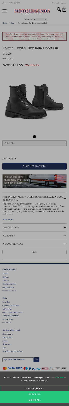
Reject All (35, 394)
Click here (59, 377)
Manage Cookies (35, 388)
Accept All (34, 399)
